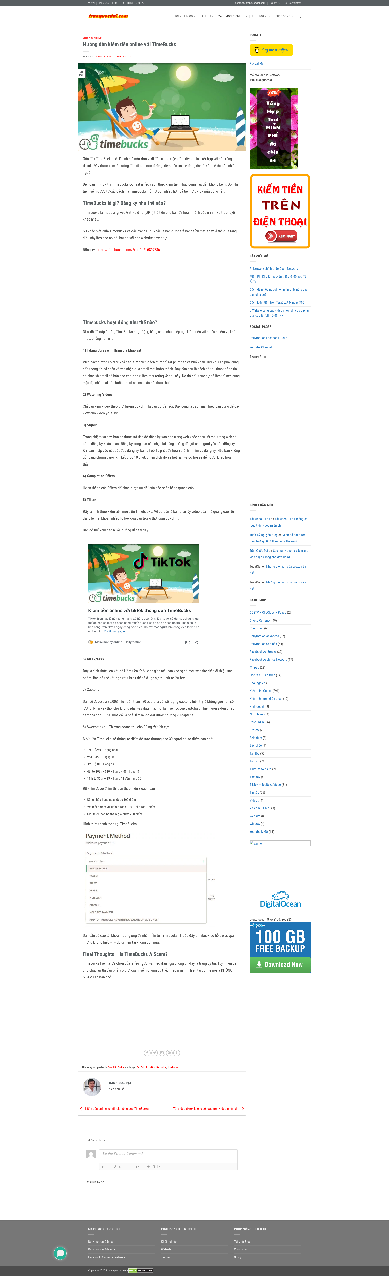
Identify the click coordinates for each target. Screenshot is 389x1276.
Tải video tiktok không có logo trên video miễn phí (206, 1109)
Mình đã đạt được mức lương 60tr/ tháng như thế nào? (277, 538)
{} (154, 1166)
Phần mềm (257, 722)
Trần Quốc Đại (123, 56)
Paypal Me (257, 63)
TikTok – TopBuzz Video (265, 785)
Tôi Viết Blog (184, 16)
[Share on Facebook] (147, 1053)
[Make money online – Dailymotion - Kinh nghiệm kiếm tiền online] (108, 16)
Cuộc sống (283, 16)
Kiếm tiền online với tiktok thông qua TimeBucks (116, 1109)
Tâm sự (254, 761)
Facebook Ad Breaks (263, 652)
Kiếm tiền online (158, 1067)
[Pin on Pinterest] (169, 1053)
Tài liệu (205, 16)
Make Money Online (231, 16)
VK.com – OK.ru (260, 808)
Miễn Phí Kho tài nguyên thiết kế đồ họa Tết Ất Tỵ (278, 279)
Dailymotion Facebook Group (268, 338)
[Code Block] (143, 1166)
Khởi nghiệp (257, 683)
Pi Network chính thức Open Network (274, 269)
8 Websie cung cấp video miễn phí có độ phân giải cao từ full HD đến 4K (280, 313)
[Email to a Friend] (162, 1053)
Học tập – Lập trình (262, 675)
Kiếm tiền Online (92, 38)
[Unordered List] (132, 1166)
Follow (273, 2)
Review (254, 730)
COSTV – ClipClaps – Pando (268, 612)
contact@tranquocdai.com (250, 2)
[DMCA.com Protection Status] (140, 1270)
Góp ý (237, 1257)
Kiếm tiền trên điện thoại (266, 699)
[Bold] (103, 1166)
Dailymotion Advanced (264, 636)
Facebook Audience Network (268, 660)
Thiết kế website (260, 769)
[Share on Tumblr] (176, 1053)
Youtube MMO (259, 832)
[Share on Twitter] (154, 1053)
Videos (254, 800)
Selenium (256, 738)
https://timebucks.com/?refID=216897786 (128, 250)
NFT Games (257, 714)
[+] (159, 1166)
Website (255, 816)
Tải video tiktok (260, 519)
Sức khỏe (256, 745)
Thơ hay (255, 777)
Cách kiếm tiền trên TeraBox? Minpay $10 (277, 302)
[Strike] (120, 1166)
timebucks (173, 1067)
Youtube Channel (261, 347)
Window (255, 824)
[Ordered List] (126, 1166)
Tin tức (254, 792)
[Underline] (115, 1166)
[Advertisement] (162, 286)
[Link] (149, 1166)
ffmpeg (254, 667)
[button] (293, 3)
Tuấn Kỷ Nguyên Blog (264, 535)
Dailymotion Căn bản (263, 644)
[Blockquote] (137, 1166)
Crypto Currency (260, 620)
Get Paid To (143, 1067)
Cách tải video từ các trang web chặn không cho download (279, 554)
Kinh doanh (260, 16)
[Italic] (109, 1166)
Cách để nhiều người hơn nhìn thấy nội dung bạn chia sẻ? (279, 292)
